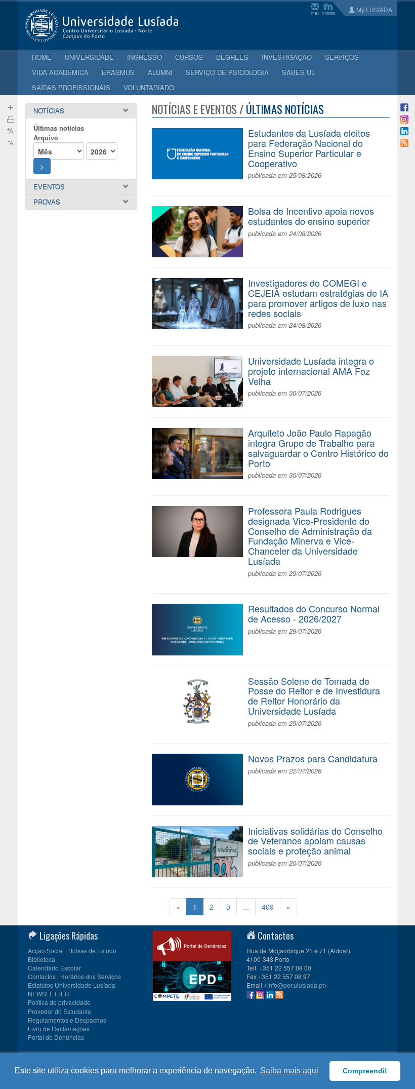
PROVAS (46, 202)
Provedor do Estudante (59, 1011)
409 (268, 907)
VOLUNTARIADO (148, 87)
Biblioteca (41, 959)
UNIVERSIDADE (89, 57)
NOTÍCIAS (48, 110)
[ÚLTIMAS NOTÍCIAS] (11, 118)
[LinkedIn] (404, 130)
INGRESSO (144, 57)
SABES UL (298, 72)
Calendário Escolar (54, 967)
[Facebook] (404, 106)
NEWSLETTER (48, 993)
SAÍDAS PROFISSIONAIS (71, 87)
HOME (42, 57)
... (246, 907)
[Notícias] (404, 142)
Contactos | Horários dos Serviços (74, 976)
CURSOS (189, 57)
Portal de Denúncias (56, 1037)
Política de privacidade (59, 1002)
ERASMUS (118, 72)
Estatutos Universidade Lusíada (71, 985)
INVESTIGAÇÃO (287, 57)
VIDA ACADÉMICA (60, 72)
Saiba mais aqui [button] (289, 1070)
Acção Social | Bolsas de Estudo (72, 950)
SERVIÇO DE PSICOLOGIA (227, 72)
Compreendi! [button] (365, 1071)
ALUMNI (160, 72)
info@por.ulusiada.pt (295, 985)
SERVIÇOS (342, 57)
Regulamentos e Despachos (67, 1020)
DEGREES (232, 57)
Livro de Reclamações (59, 1028)
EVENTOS (49, 186)
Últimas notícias (58, 128)
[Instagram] (404, 118)
